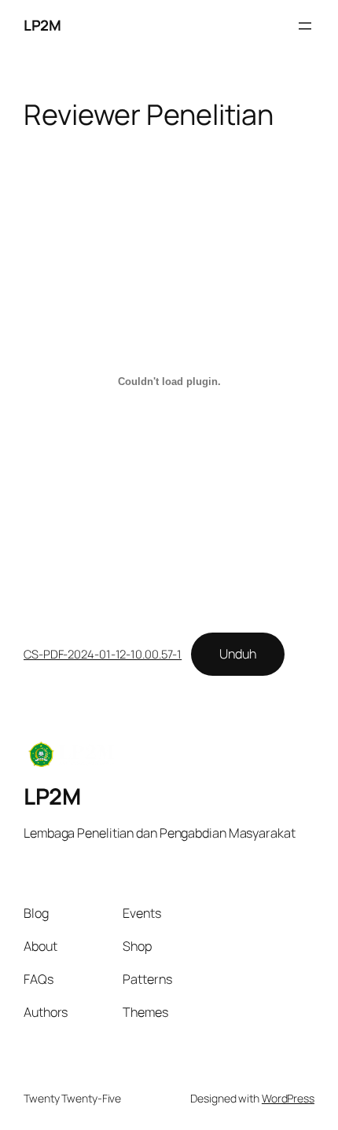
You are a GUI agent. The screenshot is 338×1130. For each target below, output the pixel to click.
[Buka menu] (305, 26)
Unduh (237, 653)
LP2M (42, 25)
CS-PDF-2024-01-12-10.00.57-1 (103, 654)
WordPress (288, 1098)
